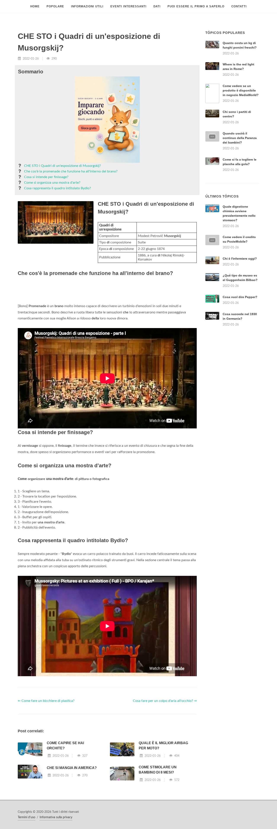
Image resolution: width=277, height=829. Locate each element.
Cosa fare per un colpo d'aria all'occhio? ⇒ (165, 701)
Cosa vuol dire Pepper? (240, 297)
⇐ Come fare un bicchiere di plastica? (46, 701)
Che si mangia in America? (72, 768)
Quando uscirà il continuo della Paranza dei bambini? (240, 138)
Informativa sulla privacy (56, 817)
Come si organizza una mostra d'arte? (52, 182)
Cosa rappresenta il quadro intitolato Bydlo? (57, 188)
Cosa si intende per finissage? (46, 177)
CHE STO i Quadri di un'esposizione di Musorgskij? (62, 165)
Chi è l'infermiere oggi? (240, 258)
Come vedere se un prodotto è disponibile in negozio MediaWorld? (241, 90)
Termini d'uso (26, 817)
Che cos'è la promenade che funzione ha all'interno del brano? (71, 171)
